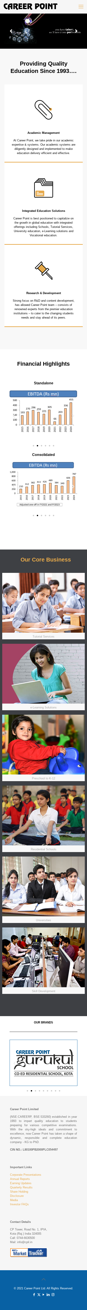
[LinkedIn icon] (48, 1294)
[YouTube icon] (43, 1294)
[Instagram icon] (53, 1294)
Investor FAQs (19, 1204)
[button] (14, 415)
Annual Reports (20, 1179)
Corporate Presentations (25, 1174)
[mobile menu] (81, 6)
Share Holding (19, 1191)
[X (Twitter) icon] (39, 1294)
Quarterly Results (21, 1187)
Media (14, 1200)
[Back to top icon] (43, 1279)
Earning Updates (20, 1183)
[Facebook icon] (34, 1294)
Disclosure (17, 1196)
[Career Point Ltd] (30, 6)
